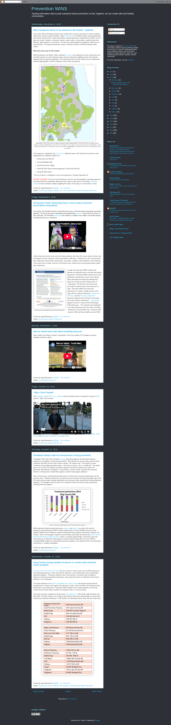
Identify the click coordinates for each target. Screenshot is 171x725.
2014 (111, 115)
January (114, 112)
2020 (111, 71)
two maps (68, 55)
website (130, 60)
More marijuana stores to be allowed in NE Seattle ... (120, 83)
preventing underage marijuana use (50, 190)
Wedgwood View (116, 164)
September (115, 94)
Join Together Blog (116, 237)
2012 (111, 121)
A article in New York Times (46, 571)
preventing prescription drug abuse (50, 319)
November (115, 88)
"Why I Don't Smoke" (43, 392)
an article (62, 459)
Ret (67, 594)
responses (79, 213)
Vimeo (67, 436)
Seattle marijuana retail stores (87, 190)
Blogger (97, 720)
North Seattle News (116, 224)
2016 (111, 74)
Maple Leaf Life (115, 184)
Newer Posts (38, 691)
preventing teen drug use (47, 380)
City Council (60, 153)
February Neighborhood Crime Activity (122, 174)
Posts (112, 29)
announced (57, 215)
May (113, 103)
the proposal (68, 36)
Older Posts (97, 691)
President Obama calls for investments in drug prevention (62, 455)
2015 (111, 77)
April (113, 106)
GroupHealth (95, 300)
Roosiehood (114, 146)
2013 (111, 118)
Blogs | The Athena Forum (119, 229)
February (115, 109)
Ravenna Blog (115, 178)
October (114, 91)
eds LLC (74, 594)
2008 (111, 133)
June (113, 100)
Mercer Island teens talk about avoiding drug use (57, 331)
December (115, 80)
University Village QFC (88, 296)
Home (67, 691)
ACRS (97, 396)
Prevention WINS (49, 8)
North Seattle (114, 216)
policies (75, 528)
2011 (111, 124)
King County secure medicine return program (54, 686)
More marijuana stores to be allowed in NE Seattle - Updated (63, 30)
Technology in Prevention (119, 200)
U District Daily (115, 157)
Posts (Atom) (72, 699)
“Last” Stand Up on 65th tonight (119, 180)
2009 (111, 130)
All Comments (115, 33)
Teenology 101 (115, 192)
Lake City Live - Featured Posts (121, 233)
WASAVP (113, 208)
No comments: (65, 188)
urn (69, 594)
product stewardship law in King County (64, 583)
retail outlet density (69, 190)
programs (66, 528)
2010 (111, 127)
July (113, 97)
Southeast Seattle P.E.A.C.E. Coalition (49, 396)
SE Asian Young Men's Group (52, 436)
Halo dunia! (113, 159)
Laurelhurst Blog (116, 172)
